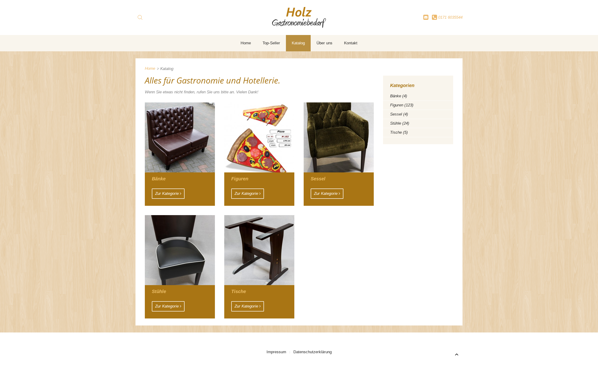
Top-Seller (271, 43)
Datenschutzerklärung (312, 352)
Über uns (324, 43)
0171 (450, 17)
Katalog (298, 43)
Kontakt (350, 43)
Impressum (276, 352)
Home (246, 43)
